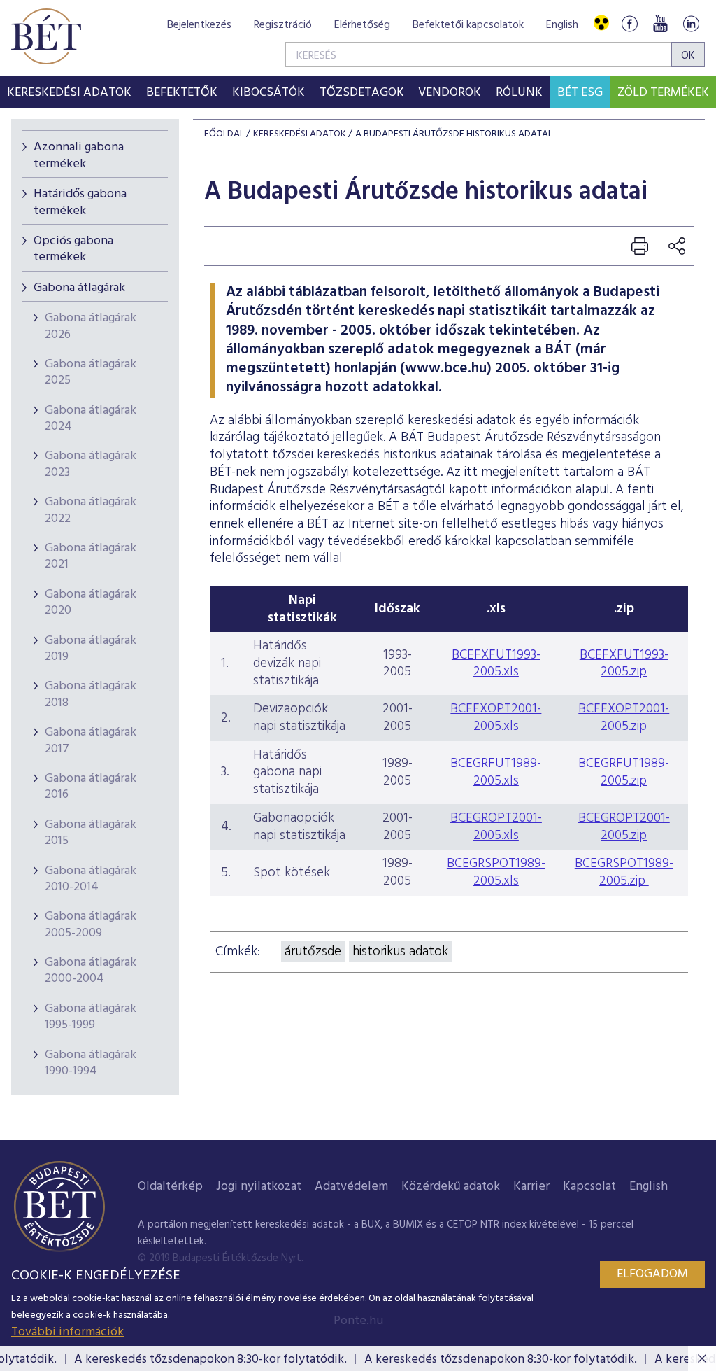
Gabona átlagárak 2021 (90, 556)
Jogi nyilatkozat (258, 1187)
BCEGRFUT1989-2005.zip (623, 772)
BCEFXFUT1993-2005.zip (624, 664)
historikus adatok (400, 951)
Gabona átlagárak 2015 (90, 833)
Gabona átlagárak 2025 (90, 372)
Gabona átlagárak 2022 (90, 510)
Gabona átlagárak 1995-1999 (90, 1017)
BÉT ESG (580, 93)
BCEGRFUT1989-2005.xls (495, 772)
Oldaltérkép (170, 1187)
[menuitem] (69, 92)
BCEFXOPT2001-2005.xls (495, 717)
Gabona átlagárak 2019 (90, 649)
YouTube (660, 23)
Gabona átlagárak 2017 (90, 740)
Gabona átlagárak (79, 288)
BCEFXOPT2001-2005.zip (623, 717)
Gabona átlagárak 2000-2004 (90, 970)
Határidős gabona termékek (80, 202)
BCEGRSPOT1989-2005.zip (624, 872)
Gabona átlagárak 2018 (90, 694)
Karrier (531, 1187)
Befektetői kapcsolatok (468, 25)
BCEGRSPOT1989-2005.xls (496, 872)
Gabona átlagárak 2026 (90, 326)
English (562, 25)
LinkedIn (691, 23)
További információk (67, 1332)
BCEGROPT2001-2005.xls (496, 827)
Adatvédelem (351, 1187)
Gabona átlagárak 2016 (90, 786)
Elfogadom (652, 1274)
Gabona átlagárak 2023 (90, 464)
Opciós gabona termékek (73, 249)
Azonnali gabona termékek (79, 155)
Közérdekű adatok (450, 1187)
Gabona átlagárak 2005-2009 (90, 924)
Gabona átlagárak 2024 (90, 418)
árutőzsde (313, 951)
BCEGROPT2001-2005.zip (624, 827)
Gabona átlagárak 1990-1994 (90, 1063)
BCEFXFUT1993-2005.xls (496, 664)
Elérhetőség (362, 25)
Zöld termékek (663, 93)
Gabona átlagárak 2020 (90, 602)
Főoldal (224, 134)
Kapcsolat (589, 1187)
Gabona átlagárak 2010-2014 (90, 879)
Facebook (629, 23)
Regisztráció (283, 25)
